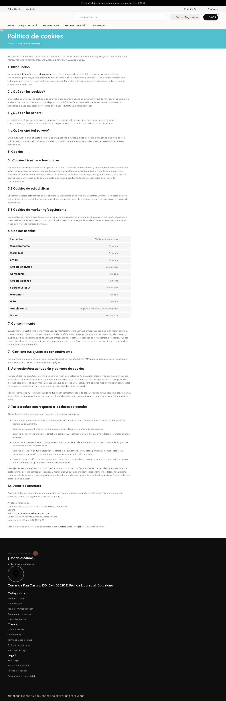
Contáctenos (14, 634)
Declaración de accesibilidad (22, 676)
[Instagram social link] (35, 553)
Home (11, 43)
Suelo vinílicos (15, 603)
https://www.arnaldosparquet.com (40, 74)
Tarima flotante (16, 598)
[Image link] (27, 544)
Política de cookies (17, 670)
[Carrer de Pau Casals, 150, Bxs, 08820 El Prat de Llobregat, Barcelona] (16, 574)
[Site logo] (38, 17)
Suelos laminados (17, 619)
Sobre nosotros (16, 629)
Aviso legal (13, 660)
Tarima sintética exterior (20, 609)
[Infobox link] (188, 9)
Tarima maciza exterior (20, 614)
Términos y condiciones (20, 640)
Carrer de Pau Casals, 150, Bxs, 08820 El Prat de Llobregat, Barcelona (60, 585)
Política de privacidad (19, 665)
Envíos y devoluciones (19, 645)
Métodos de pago (17, 650)
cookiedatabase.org (68, 526)
